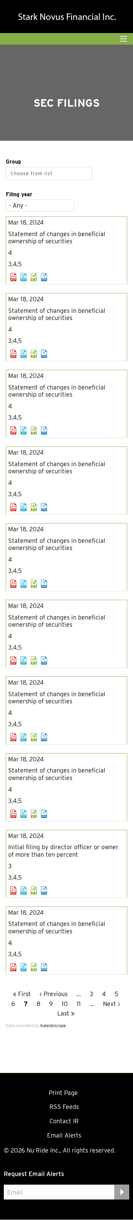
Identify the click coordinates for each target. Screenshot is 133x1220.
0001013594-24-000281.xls (34, 967)
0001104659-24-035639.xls (34, 507)
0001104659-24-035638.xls (34, 430)
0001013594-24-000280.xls (34, 890)
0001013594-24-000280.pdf (13, 890)
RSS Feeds (64, 1106)
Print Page (64, 1092)
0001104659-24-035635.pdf (13, 354)
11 (79, 1003)
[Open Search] (123, 39)
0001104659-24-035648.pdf (13, 584)
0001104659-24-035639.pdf (13, 507)
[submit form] (121, 1192)
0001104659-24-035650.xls (34, 660)
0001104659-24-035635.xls (34, 354)
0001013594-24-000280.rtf (23, 890)
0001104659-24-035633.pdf (13, 277)
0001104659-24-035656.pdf (13, 814)
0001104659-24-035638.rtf (23, 430)
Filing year (19, 194)
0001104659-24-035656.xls (34, 814)
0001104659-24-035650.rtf (23, 660)
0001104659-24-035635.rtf (23, 354)
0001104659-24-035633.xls (34, 277)
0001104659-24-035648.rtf (23, 584)
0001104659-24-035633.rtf (23, 277)
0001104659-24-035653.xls (34, 737)
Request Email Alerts (34, 1173)
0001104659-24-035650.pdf (13, 660)
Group (13, 161)
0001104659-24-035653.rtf (23, 737)
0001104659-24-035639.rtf (23, 507)
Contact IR (64, 1121)
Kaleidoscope (53, 1025)
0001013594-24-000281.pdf (13, 967)
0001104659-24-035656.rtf (23, 814)
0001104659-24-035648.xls (34, 584)
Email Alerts (64, 1135)
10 (65, 1003)
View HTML (44, 277)
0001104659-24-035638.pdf (13, 430)
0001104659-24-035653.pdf (13, 737)
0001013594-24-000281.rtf (23, 967)
